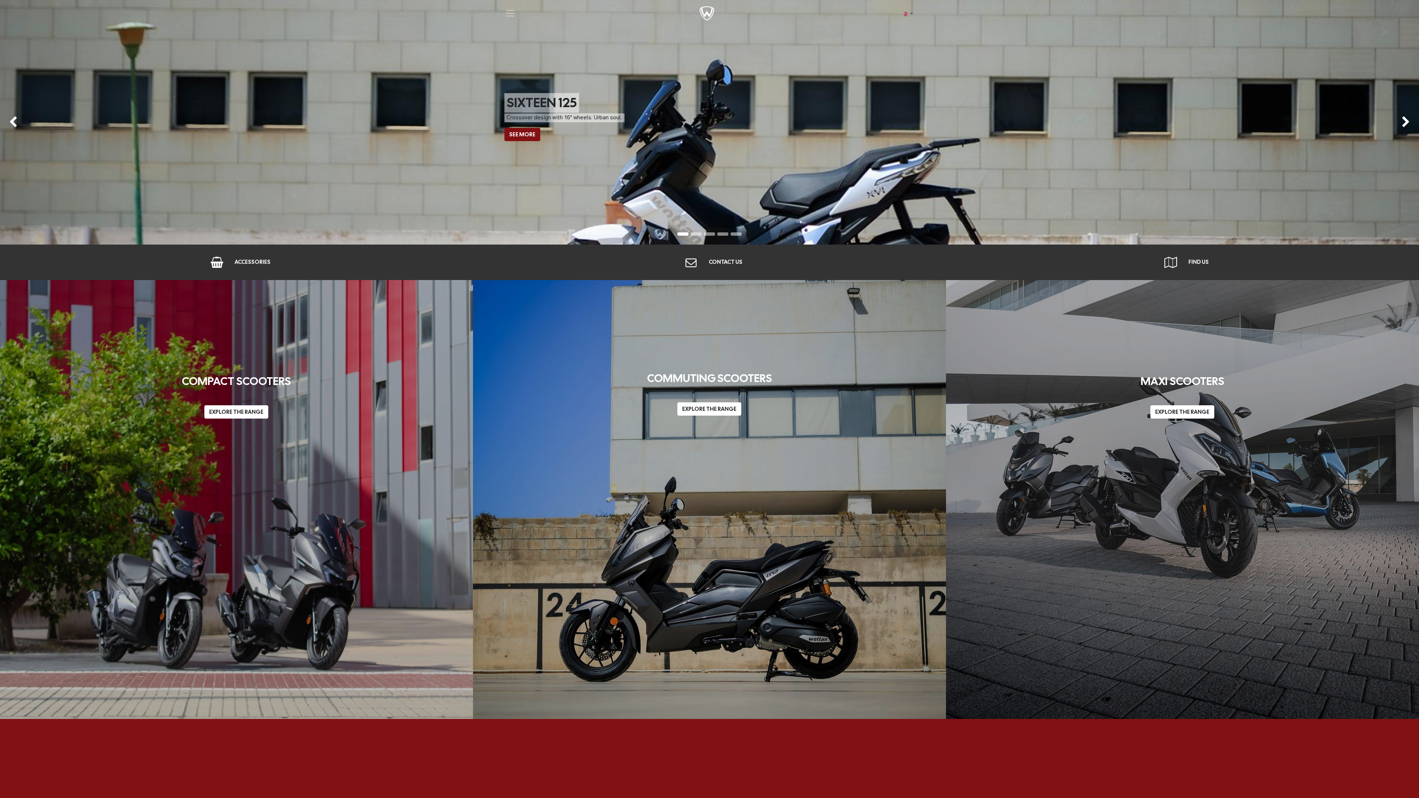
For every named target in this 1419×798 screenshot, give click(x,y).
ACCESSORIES (252, 262)
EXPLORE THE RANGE (236, 412)
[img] (56, 122)
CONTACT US (725, 262)
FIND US (1198, 262)
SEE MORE (522, 134)
